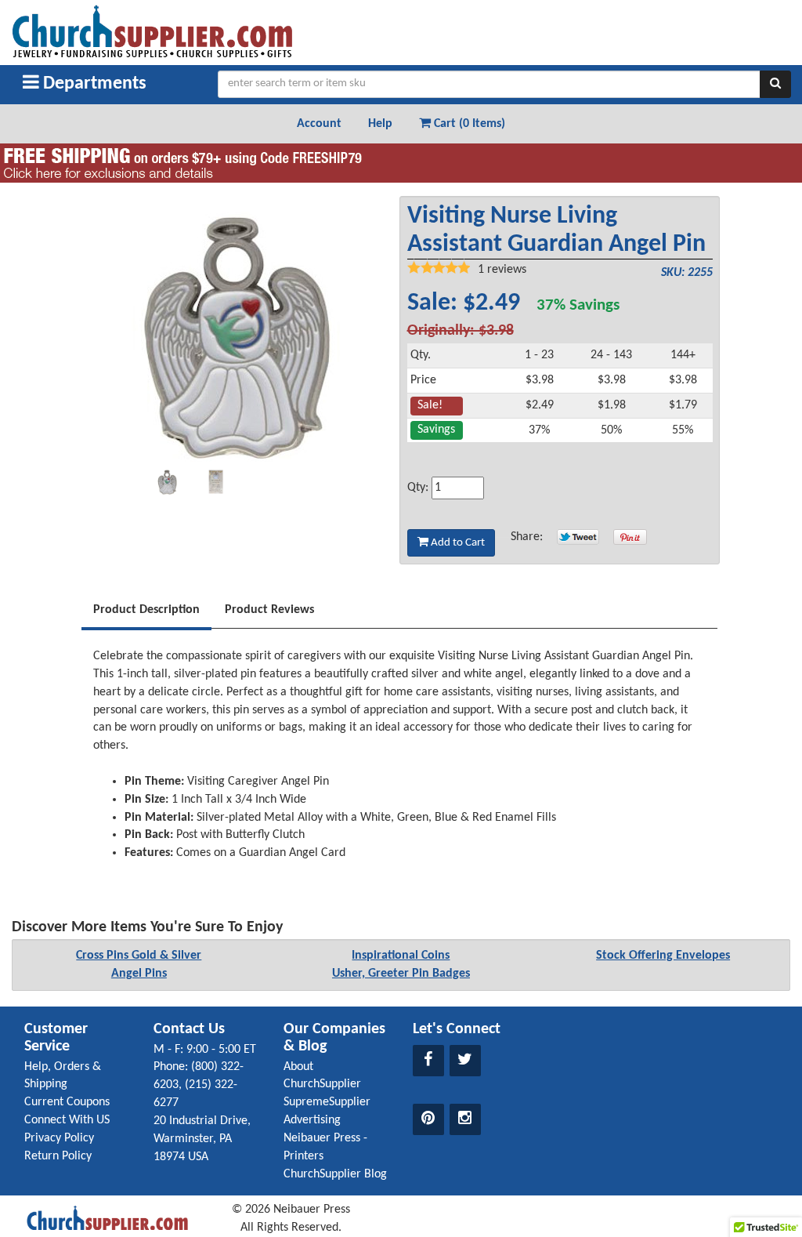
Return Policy (58, 1156)
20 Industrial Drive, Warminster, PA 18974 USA (202, 1139)
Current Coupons (67, 1102)
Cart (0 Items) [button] (468, 124)
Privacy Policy (59, 1138)
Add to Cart (456, 543)
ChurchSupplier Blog (335, 1174)
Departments (92, 83)
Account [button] (319, 124)
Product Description (146, 610)
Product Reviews (269, 610)
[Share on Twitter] (578, 537)
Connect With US (67, 1120)
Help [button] (380, 124)
